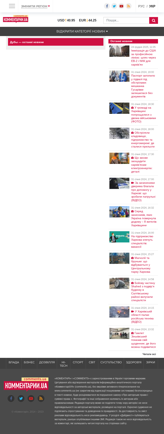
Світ (92, 362)
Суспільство (111, 362)
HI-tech (63, 363)
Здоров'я (133, 362)
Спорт (78, 362)
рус (141, 6)
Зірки (150, 362)
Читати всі (149, 354)
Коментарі (21, 411)
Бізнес (29, 362)
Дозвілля (47, 362)
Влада (14, 362)
